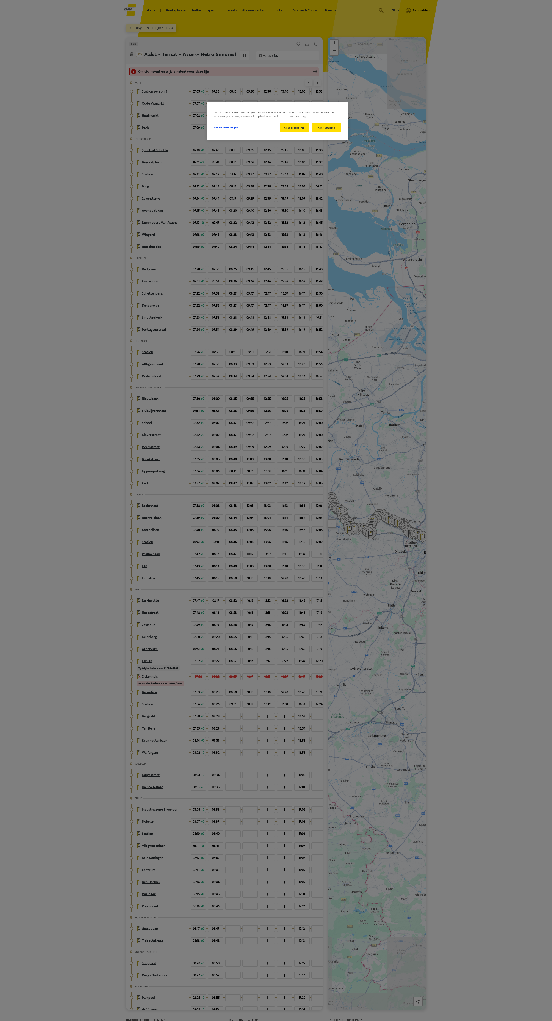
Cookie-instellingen (226, 127)
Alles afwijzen (326, 127)
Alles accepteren (294, 127)
